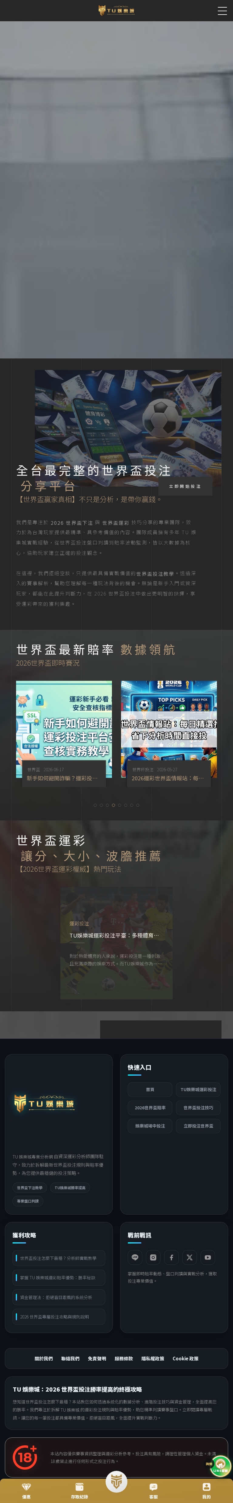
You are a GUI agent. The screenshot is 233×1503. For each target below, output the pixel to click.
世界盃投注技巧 (198, 1107)
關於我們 (44, 1358)
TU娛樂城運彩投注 (198, 1089)
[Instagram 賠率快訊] (153, 1257)
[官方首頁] (44, 1103)
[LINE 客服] (135, 1257)
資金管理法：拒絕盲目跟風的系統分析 (56, 1297)
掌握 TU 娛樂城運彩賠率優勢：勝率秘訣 (57, 1277)
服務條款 (124, 1358)
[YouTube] (208, 1257)
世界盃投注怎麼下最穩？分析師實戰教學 (58, 1258)
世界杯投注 (56, 769)
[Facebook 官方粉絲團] (171, 1257)
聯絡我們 (70, 1358)
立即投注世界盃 (198, 1126)
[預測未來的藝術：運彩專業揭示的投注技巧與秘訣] (117, 943)
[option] (82, 734)
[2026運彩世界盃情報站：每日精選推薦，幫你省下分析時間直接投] (82, 734)
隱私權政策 (152, 1358)
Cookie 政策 (185, 1358)
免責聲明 (97, 1358)
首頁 (150, 1089)
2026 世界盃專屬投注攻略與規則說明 (54, 1317)
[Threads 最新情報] (189, 1257)
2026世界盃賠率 (150, 1107)
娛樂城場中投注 (150, 1126)
